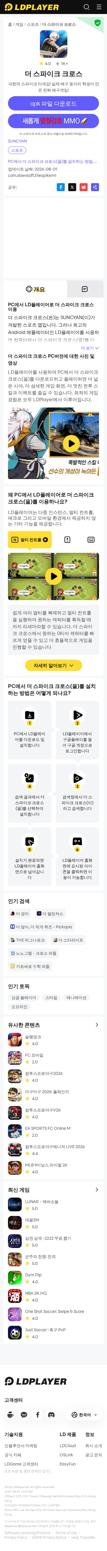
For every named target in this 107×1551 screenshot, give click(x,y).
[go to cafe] (10, 1415)
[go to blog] (37, 1415)
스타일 (51, 997)
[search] (86, 6)
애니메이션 (76, 997)
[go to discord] (51, 1415)
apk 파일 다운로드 (53, 103)
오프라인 (19, 1006)
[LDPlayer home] (32, 7)
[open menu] (99, 6)
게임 (19, 24)
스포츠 (33, 24)
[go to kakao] (24, 1415)
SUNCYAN (17, 141)
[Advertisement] (53, 238)
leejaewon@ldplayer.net (21, 1526)
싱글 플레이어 (23, 997)
